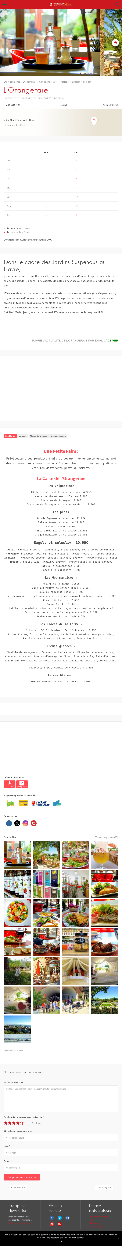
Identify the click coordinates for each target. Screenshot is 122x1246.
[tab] (10, 436)
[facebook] (52, 1220)
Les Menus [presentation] (10, 436)
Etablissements (12, 81)
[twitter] (60, 1220)
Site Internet (112, 105)
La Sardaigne (103, 1187)
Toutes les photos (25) (106, 837)
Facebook (62, 105)
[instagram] (68, 1220)
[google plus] (60, 1226)
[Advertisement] (61, 390)
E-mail (8, 1161)
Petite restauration (70, 81)
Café (55, 81)
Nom (7, 1146)
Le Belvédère (19, 1187)
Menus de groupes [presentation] (38, 436)
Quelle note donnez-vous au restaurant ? (24, 1117)
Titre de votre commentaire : (18, 1131)
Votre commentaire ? (14, 1082)
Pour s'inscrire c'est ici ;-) (20, 1223)
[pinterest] (52, 1226)
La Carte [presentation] (22, 436)
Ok (61, 1241)
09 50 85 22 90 (14, 105)
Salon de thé (43, 81)
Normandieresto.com (13, 1050)
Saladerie (88, 81)
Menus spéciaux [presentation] (58, 436)
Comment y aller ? (16, 124)
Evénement (29, 81)
